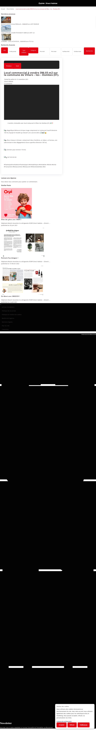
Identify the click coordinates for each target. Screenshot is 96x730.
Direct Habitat (10, 9)
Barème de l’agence (8, 318)
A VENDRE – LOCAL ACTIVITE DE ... (10, 41)
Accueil (3, 9)
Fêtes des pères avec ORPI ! (11, 219)
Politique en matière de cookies (12, 314)
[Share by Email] (4, 170)
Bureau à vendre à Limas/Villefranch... (11, 24)
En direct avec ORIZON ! (10, 296)
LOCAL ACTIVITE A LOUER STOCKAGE (11, 33)
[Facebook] (48, 385)
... (49, 223)
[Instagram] (48, 667)
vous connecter (13, 182)
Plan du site (5, 326)
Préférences (83, 725)
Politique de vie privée (9, 311)
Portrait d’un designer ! (9, 258)
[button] (48, 304)
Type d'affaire (24, 51)
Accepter (61, 725)
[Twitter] (48, 480)
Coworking (5, 329)
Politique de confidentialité (64, 721)
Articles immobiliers (8, 307)
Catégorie (33, 50)
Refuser (72, 725)
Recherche (89, 51)
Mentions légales (7, 322)
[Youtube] (48, 570)
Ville (4, 50)
